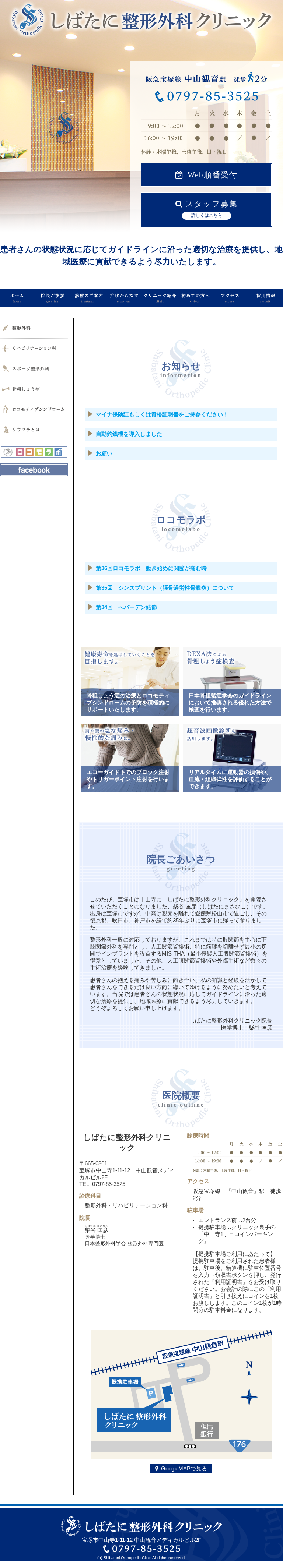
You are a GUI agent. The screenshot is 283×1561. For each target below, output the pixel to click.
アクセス (230, 298)
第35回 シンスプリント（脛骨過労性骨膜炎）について (165, 588)
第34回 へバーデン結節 (126, 607)
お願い (104, 453)
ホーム (17, 298)
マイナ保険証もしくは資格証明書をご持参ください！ (162, 414)
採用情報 (265, 298)
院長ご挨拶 (53, 298)
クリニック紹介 (159, 298)
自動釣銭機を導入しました (129, 434)
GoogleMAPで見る (184, 1469)
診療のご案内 (88, 298)
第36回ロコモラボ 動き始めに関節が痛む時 (151, 568)
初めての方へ (194, 298)
